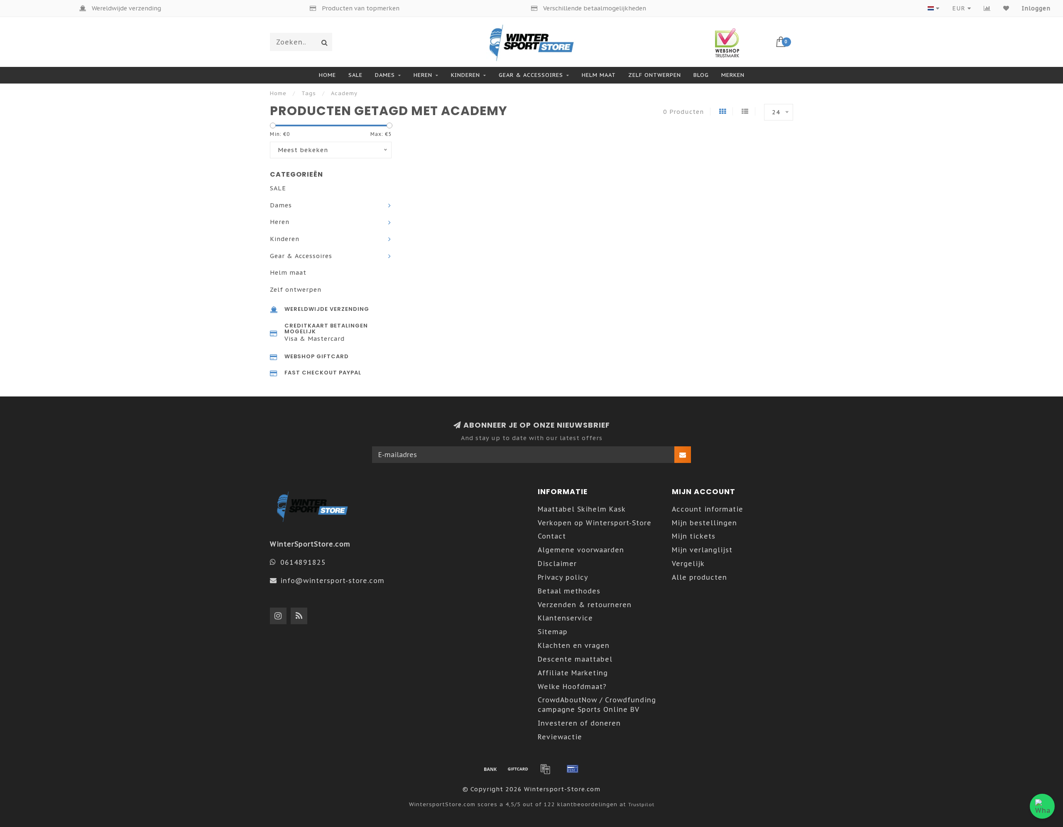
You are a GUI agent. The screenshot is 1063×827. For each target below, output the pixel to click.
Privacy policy (563, 577)
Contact (552, 536)
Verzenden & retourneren (585, 605)
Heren (423, 75)
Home (327, 75)
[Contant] (517, 769)
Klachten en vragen (574, 645)
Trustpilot (641, 804)
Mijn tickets (693, 536)
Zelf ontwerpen (654, 75)
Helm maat (599, 75)
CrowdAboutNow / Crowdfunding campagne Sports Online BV (597, 705)
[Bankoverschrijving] (490, 769)
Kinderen (465, 75)
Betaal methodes (569, 591)
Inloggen (1036, 8)
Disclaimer (557, 563)
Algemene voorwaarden (581, 550)
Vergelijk (688, 563)
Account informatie (707, 509)
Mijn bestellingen (704, 523)
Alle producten (699, 577)
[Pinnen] (572, 769)
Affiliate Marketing (573, 673)
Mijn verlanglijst (702, 550)
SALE (355, 75)
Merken (733, 75)
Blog (701, 75)
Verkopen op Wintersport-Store (595, 523)
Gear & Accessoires (531, 75)
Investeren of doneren (579, 723)
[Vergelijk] (987, 8)
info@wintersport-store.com (332, 580)
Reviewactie (560, 737)
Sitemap (553, 632)
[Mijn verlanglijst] (1006, 8)
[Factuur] (545, 769)
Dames (385, 75)
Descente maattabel (575, 659)
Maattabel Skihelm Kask (582, 509)
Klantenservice (565, 618)
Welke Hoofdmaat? (572, 686)
